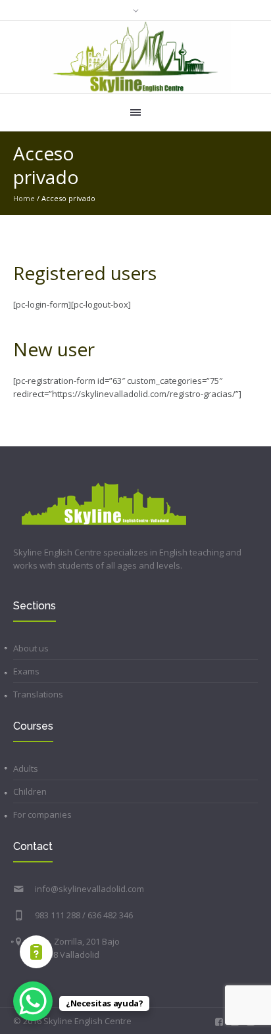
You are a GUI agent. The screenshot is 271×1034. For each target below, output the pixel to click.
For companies (42, 814)
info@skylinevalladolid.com (89, 889)
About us (31, 648)
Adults (25, 768)
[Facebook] (219, 1022)
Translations (38, 694)
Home (24, 198)
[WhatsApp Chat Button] (33, 1001)
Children (30, 791)
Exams (26, 671)
